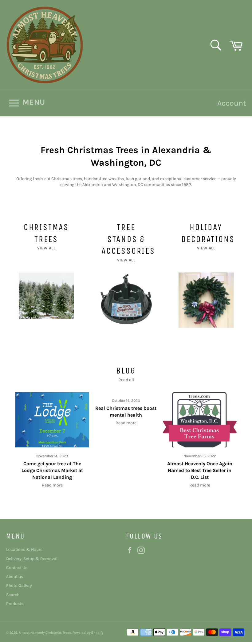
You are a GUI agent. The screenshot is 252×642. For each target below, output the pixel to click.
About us (14, 576)
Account (231, 103)
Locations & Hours (24, 549)
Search (12, 594)
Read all (126, 379)
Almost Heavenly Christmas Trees (45, 633)
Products (14, 603)
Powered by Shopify (88, 633)
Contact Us (16, 567)
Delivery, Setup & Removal (31, 558)
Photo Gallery (19, 585)
